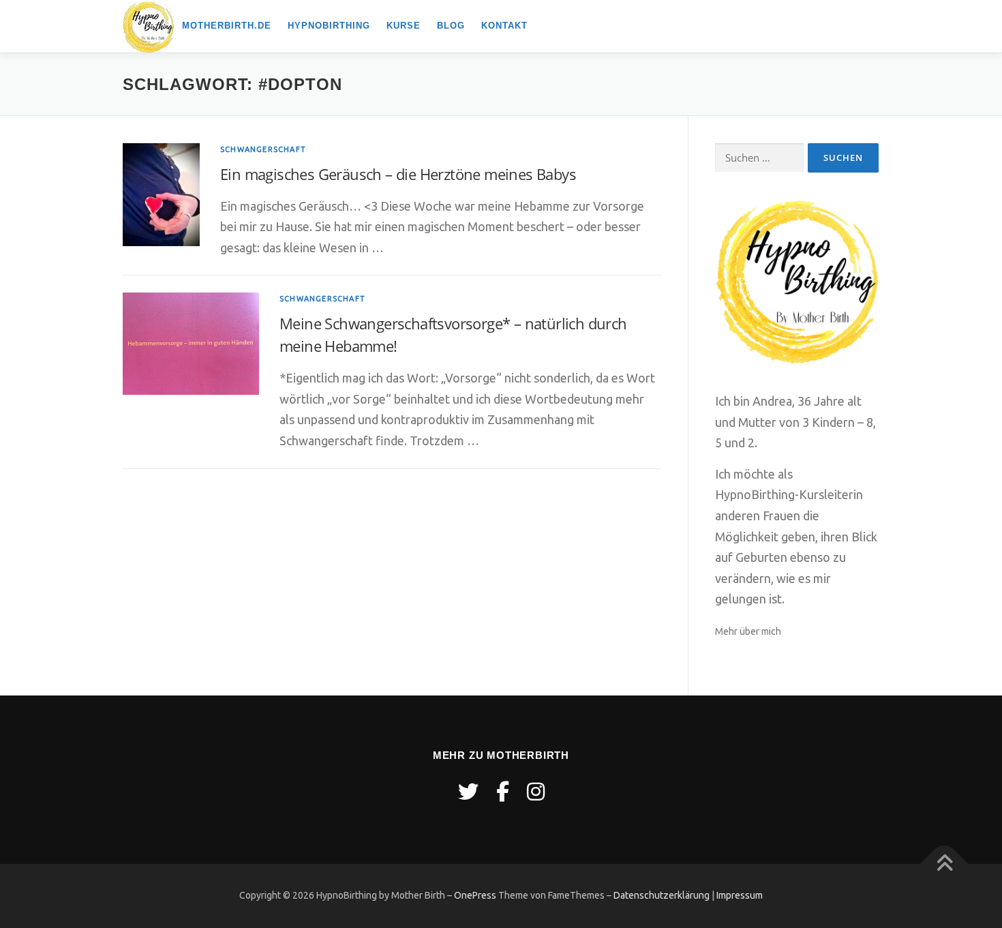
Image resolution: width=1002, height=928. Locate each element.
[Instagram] (536, 791)
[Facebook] (502, 791)
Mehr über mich (748, 631)
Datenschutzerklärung (661, 895)
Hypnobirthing (329, 25)
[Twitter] (468, 791)
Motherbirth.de (226, 25)
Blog (451, 25)
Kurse (403, 25)
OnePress (475, 895)
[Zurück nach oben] (944, 864)
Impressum (739, 895)
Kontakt (504, 25)
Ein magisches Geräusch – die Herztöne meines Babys (398, 174)
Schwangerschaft (263, 149)
